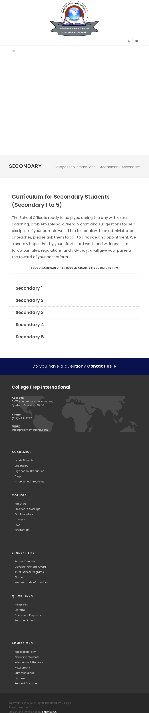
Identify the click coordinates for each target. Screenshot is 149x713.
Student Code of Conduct (31, 582)
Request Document (27, 683)
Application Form (25, 652)
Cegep (19, 476)
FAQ (17, 525)
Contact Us (22, 530)
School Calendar (25, 561)
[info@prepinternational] (136, 41)
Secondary (21, 466)
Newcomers (22, 667)
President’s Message (27, 509)
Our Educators (24, 514)
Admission (21, 604)
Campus (20, 519)
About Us (20, 504)
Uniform (20, 610)
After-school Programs (29, 572)
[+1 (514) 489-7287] (128, 41)
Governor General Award (30, 567)
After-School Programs (29, 481)
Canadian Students (27, 657)
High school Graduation (29, 471)
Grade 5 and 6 (24, 460)
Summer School (25, 620)
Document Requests (28, 615)
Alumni (19, 577)
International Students (29, 662)
